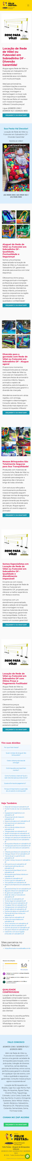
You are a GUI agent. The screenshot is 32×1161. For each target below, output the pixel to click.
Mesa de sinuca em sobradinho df (16, 903)
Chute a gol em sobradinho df (15, 880)
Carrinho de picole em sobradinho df (17, 927)
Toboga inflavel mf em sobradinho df (17, 854)
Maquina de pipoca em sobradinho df (17, 821)
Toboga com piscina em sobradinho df (17, 837)
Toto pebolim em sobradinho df (15, 882)
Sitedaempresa (21, 1158)
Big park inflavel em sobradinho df (16, 891)
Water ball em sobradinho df (14, 917)
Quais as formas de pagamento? (15, 783)
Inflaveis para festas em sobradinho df (17, 852)
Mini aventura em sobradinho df (15, 864)
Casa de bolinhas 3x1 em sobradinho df (18, 889)
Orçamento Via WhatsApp (16, 115)
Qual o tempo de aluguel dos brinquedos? (16, 754)
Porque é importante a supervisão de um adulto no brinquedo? (16, 790)
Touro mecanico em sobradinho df (16, 923)
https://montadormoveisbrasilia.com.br (18, 948)
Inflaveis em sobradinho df (13, 878)
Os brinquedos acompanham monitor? (16, 769)
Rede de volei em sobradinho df (15, 925)
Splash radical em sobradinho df (15, 909)
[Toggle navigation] (28, 5)
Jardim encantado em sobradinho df (17, 833)
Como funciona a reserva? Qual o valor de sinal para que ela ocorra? (16, 777)
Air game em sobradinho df (14, 893)
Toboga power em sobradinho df (16, 907)
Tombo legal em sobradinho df (15, 901)
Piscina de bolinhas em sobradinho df (17, 835)
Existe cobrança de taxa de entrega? (16, 761)
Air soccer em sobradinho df (14, 899)
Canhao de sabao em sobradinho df (17, 911)
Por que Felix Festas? (11, 747)
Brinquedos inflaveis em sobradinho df (18, 844)
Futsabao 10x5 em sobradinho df (16, 905)
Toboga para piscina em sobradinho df (17, 846)
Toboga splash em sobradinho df (16, 831)
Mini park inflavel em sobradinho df (16, 930)
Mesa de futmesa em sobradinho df (17, 807)
